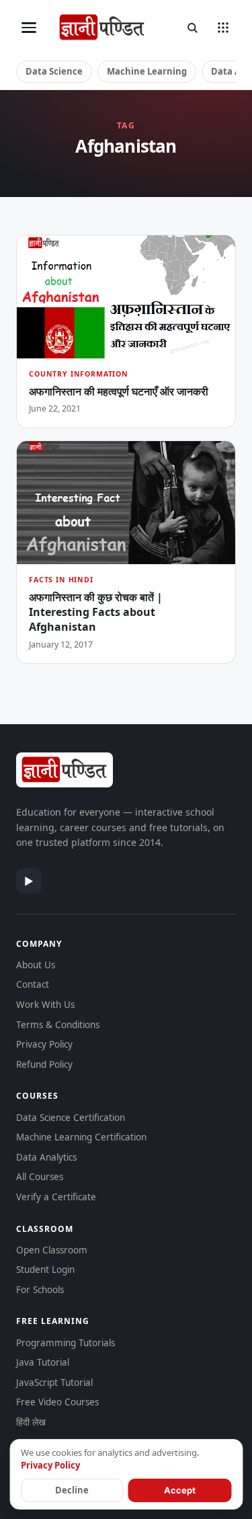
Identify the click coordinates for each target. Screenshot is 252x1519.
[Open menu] (29, 27)
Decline (72, 1490)
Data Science (54, 71)
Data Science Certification (70, 1118)
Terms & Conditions (57, 1025)
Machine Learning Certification (81, 1137)
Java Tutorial (42, 1362)
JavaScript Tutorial (54, 1382)
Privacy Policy (44, 1044)
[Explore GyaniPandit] (223, 27)
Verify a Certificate (56, 1197)
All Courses (39, 1177)
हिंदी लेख (31, 1422)
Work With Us (45, 1005)
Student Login (45, 1269)
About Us (35, 965)
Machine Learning (147, 71)
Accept (180, 1490)
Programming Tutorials (65, 1343)
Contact (32, 984)
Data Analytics (46, 1157)
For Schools (40, 1290)
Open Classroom (51, 1250)
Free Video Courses (57, 1402)
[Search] (192, 27)
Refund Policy (44, 1064)
